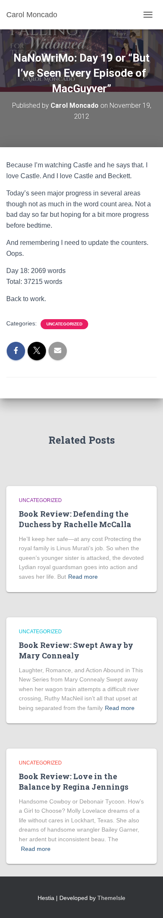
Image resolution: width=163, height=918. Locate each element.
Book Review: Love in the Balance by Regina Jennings (73, 781)
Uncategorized (64, 324)
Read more (83, 576)
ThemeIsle (111, 898)
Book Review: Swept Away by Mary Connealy (76, 650)
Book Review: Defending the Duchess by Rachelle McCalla (75, 519)
